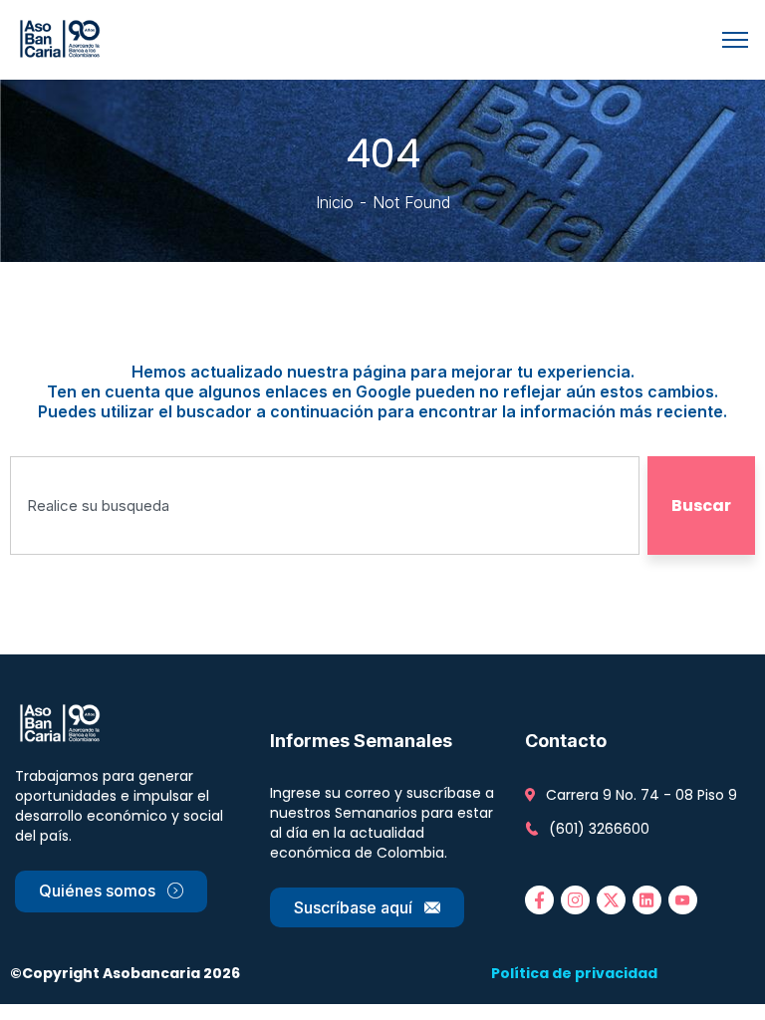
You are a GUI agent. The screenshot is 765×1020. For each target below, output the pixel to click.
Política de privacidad (574, 973)
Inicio (335, 202)
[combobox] (324, 505)
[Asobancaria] (63, 38)
